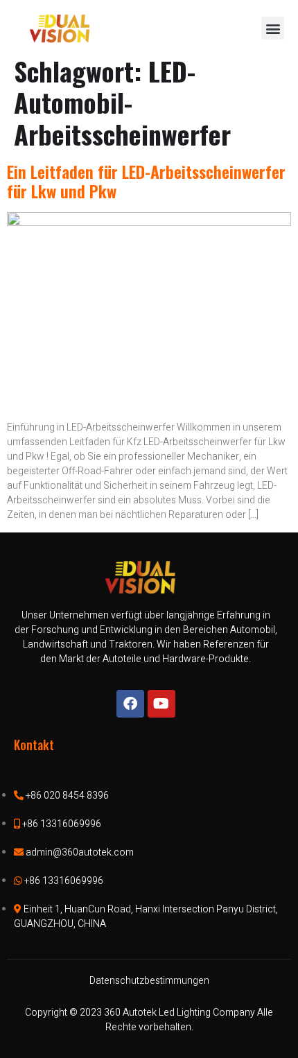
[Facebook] (130, 704)
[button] (272, 28)
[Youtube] (161, 704)
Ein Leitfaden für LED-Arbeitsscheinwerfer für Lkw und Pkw (146, 181)
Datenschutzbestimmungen (149, 980)
